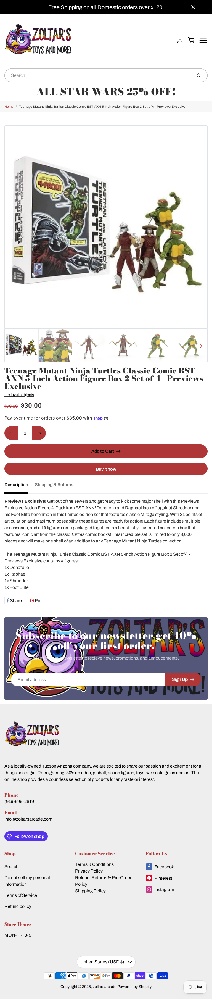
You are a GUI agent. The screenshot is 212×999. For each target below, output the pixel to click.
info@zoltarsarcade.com (28, 819)
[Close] (193, 7)
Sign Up (180, 679)
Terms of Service (20, 895)
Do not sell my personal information (27, 881)
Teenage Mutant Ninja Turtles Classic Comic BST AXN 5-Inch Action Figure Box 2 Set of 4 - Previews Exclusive (102, 107)
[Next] (201, 346)
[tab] (19, 486)
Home (9, 107)
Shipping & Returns (54, 484)
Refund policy (17, 906)
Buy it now (106, 469)
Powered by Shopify (134, 987)
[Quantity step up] (39, 433)
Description (16, 484)
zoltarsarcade (104, 987)
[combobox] (97, 75)
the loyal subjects (19, 395)
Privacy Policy (89, 871)
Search (11, 866)
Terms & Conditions (94, 864)
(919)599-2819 (19, 801)
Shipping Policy (90, 891)
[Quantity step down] (11, 433)
